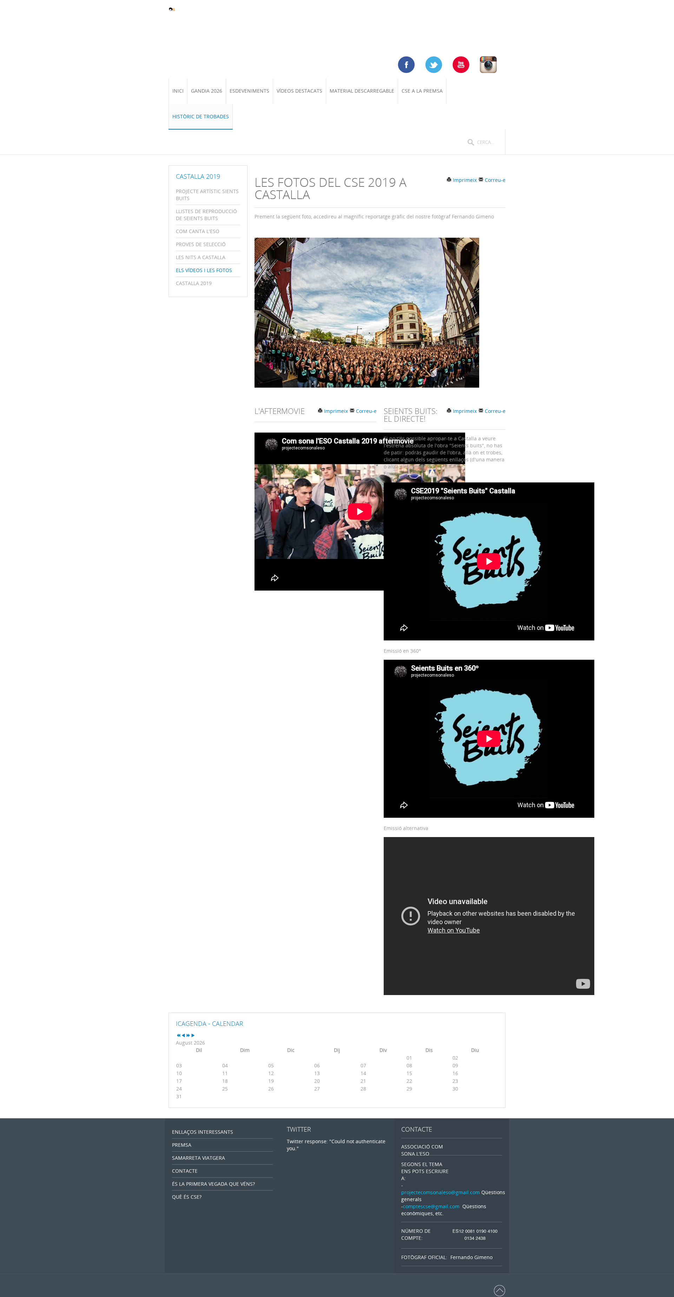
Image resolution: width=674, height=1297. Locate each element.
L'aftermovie (280, 411)
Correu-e (494, 180)
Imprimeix (464, 180)
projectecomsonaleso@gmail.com (440, 1192)
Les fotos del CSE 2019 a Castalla (331, 188)
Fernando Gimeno (471, 1257)
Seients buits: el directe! (410, 415)
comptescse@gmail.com (431, 1206)
